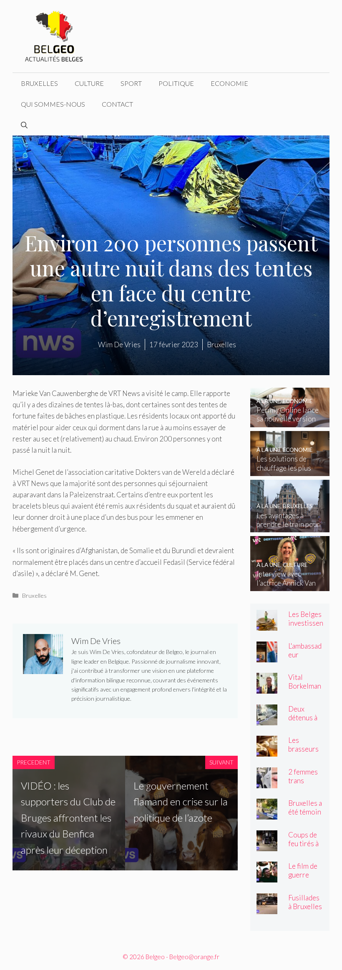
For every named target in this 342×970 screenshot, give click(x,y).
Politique (176, 83)
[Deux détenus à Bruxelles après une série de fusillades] (266, 719)
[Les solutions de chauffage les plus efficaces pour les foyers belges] (289, 470)
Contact (117, 104)
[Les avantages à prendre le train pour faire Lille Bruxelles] (289, 526)
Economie (229, 83)
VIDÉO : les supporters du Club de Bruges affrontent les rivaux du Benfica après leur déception (68, 818)
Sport (131, 83)
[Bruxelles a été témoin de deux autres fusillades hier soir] (266, 814)
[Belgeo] (54, 35)
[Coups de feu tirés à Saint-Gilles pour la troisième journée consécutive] (266, 845)
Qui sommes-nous (53, 104)
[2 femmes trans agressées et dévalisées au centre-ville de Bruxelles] (266, 782)
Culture (89, 83)
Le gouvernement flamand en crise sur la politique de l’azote (180, 802)
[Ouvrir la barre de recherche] (24, 125)
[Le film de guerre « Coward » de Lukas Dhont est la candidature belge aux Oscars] (266, 876)
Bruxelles (39, 83)
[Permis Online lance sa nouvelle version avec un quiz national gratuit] (289, 421)
